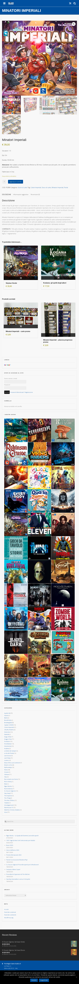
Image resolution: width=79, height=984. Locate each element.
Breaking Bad (8, 722)
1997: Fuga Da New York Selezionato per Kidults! (20, 840)
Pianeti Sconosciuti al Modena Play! (16, 860)
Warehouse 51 (8, 807)
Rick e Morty (8, 781)
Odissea (6, 774)
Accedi (6, 909)
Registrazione (29, 392)
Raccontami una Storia (11, 779)
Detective (7, 732)
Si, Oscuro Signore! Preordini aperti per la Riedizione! (22, 865)
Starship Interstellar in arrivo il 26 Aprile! (18, 879)
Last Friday (7, 758)
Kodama (6, 748)
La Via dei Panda (9, 753)
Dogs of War (7, 737)
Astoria (6, 715)
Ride (5, 784)
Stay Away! (7, 793)
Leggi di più (44, 980)
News (6, 770)
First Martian (7, 744)
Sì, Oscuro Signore (10, 791)
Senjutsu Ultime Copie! (13, 869)
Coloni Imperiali (36, 187)
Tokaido (6, 803)
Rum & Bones (8, 788)
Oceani (6, 772)
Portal (66, 187)
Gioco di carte (46, 187)
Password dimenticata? (17, 392)
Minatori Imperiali (57, 187)
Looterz (6, 760)
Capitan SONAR (8, 725)
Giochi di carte (22, 187)
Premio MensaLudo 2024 (13, 855)
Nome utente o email (10, 378)
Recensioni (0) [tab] (35, 194)
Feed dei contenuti (10, 912)
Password (7, 385)
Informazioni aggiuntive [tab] (20, 194)
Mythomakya (8, 767)
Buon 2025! (9, 845)
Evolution (7, 741)
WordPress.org (8, 918)
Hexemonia (7, 746)
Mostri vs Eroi (8, 765)
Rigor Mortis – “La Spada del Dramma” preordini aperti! (22, 836)
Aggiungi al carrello (15, 182)
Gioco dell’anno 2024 (12, 850)
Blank (5, 718)
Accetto (34, 980)
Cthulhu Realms (9, 730)
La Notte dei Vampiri (10, 751)
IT (10, 365)
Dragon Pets (8, 739)
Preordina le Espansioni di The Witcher (18, 874)
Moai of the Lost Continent (12, 763)
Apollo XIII (7, 713)
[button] (74, 24)
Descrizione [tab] (6, 194)
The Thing (7, 798)
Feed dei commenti (10, 915)
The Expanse (8, 796)
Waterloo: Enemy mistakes (12, 810)
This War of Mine (9, 800)
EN (7, 365)
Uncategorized (8, 805)
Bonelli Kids (7, 720)
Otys (5, 777)
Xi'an (5, 812)
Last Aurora (7, 756)
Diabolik (6, 734)
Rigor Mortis (7, 786)
